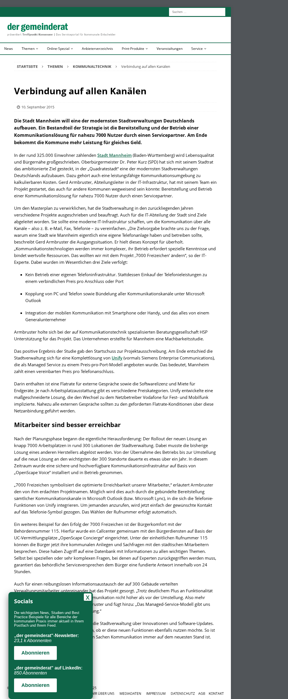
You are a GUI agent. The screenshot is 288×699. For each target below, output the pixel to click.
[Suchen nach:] (197, 11)
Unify (117, 358)
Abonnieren (35, 653)
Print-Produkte (133, 48)
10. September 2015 (37, 107)
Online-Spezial (58, 48)
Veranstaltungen (170, 48)
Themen (28, 48)
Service (197, 48)
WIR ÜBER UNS (102, 693)
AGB (201, 693)
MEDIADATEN (130, 693)
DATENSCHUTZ (183, 693)
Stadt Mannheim (114, 155)
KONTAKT (216, 693)
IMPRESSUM (156, 693)
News (8, 48)
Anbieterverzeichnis (97, 48)
